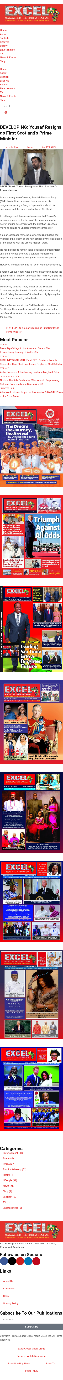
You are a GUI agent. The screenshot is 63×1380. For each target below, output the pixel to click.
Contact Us (9, 1288)
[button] (31, 1137)
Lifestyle (4, 42)
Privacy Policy (10, 1303)
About (3, 34)
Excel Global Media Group (31, 1348)
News (30, 147)
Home (3, 30)
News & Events (8, 57)
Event (2, 376)
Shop (2, 61)
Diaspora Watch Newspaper (31, 1356)
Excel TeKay (31, 1371)
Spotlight (4, 38)
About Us (8, 1281)
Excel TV (50, 1363)
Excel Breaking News (19, 1363)
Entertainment (7, 50)
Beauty (3, 46)
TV (1, 53)
